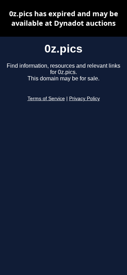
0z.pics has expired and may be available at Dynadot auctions (63, 18)
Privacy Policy (84, 98)
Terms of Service (46, 98)
